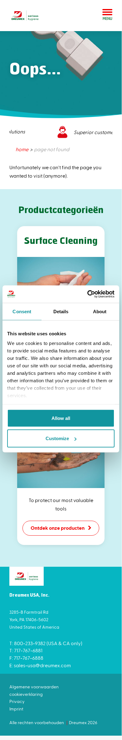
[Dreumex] (25, 15)
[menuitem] (22, 149)
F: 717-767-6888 (26, 658)
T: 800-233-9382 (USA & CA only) (45, 643)
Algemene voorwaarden (34, 686)
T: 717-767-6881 (25, 650)
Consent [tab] (21, 311)
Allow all (60, 418)
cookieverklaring (26, 694)
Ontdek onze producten (58, 528)
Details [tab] (61, 311)
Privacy (17, 701)
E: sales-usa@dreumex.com (40, 665)
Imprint (16, 708)
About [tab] (100, 311)
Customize (57, 438)
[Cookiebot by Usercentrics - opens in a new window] (88, 294)
